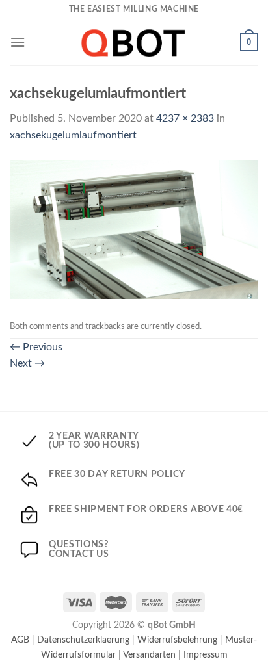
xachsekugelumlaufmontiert (73, 135)
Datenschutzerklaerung (83, 640)
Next (27, 363)
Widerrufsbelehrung (177, 640)
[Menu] (17, 42)
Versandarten (149, 655)
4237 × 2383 (185, 118)
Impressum (205, 655)
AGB (20, 640)
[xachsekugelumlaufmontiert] (134, 229)
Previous (36, 347)
